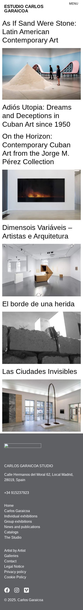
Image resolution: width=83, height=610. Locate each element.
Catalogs (11, 532)
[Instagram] (16, 590)
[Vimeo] (26, 590)
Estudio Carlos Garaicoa (23, 8)
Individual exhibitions (20, 516)
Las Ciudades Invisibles (39, 371)
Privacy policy (15, 572)
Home (9, 505)
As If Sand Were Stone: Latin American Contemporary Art (39, 31)
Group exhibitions (18, 521)
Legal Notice (14, 566)
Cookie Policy (15, 577)
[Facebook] (7, 590)
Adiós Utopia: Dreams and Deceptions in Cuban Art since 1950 (36, 115)
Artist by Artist (14, 550)
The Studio (12, 537)
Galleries (11, 556)
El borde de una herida (38, 304)
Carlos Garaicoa (17, 511)
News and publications (22, 527)
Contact (10, 561)
